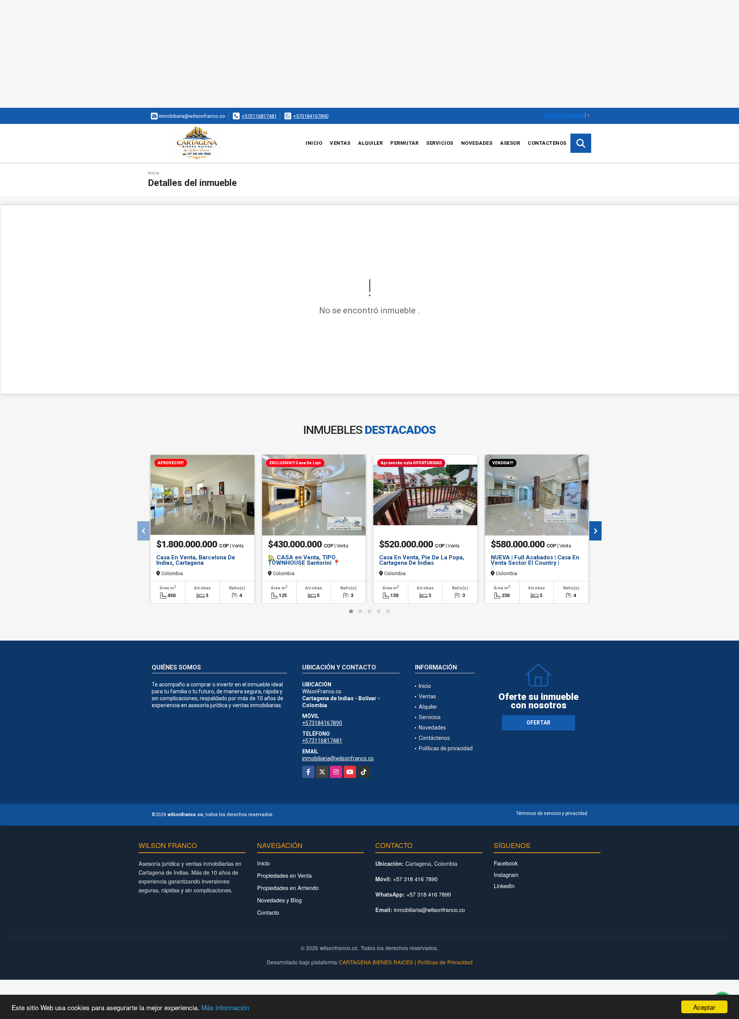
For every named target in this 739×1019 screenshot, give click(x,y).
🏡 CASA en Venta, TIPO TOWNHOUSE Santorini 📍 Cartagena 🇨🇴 (304, 563)
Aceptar (704, 1007)
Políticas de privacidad (446, 748)
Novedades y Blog (279, 900)
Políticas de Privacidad (445, 962)
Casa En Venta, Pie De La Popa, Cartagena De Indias (421, 560)
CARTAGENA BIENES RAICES (376, 962)
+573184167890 (310, 116)
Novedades (477, 143)
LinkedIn (504, 886)
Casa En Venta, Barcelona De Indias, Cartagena (195, 560)
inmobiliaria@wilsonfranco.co (338, 758)
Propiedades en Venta (284, 875)
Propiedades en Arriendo (288, 887)
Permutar (404, 143)
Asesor (510, 143)
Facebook (506, 863)
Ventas (340, 143)
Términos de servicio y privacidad (551, 813)
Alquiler (370, 143)
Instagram (506, 874)
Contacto (268, 912)
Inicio (314, 143)
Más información (225, 1007)
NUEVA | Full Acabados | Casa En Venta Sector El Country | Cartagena (535, 563)
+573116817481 (259, 116)
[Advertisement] (231, 54)
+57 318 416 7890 (415, 879)
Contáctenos (547, 143)
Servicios (439, 143)
